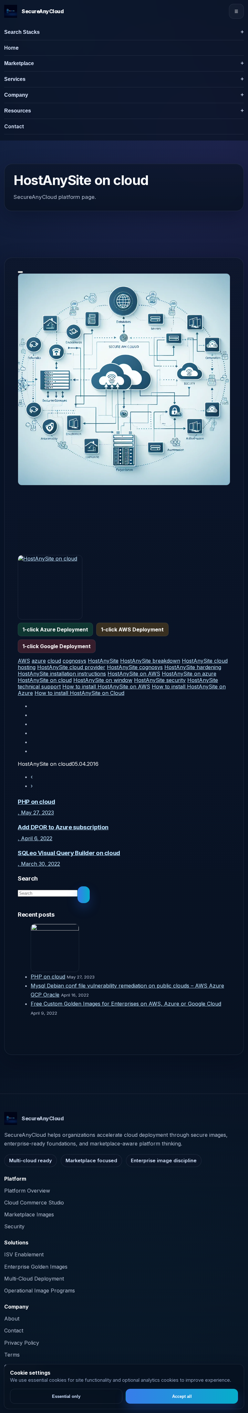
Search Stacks (22, 32)
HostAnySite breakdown (150, 661)
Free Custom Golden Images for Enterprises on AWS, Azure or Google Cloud (126, 1003)
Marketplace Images (29, 1214)
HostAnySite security (160, 680)
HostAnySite (103, 661)
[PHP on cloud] (130, 948)
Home (11, 48)
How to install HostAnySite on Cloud (79, 693)
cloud (54, 661)
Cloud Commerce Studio (34, 1202)
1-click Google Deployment (57, 646)
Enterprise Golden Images (35, 1266)
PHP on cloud (48, 976)
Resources (17, 110)
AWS (24, 661)
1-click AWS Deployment (132, 629)
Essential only (66, 1396)
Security (14, 1226)
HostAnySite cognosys (135, 667)
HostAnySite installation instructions (62, 673)
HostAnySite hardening (192, 667)
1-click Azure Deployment (55, 629)
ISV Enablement (24, 1254)
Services (15, 79)
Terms (12, 1354)
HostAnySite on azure (189, 673)
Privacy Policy (21, 1343)
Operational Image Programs (39, 1290)
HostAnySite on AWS (134, 673)
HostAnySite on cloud (45, 680)
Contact (14, 126)
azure (39, 661)
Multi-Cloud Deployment (34, 1278)
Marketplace (19, 63)
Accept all (182, 1396)
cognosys (74, 661)
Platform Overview (27, 1190)
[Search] (84, 894)
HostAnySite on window (102, 680)
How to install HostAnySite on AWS (106, 686)
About (11, 1318)
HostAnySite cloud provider (71, 667)
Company (16, 95)
